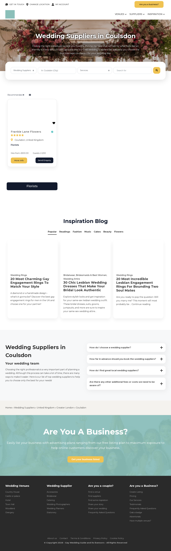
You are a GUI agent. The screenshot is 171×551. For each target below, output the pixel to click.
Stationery (51, 512)
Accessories (52, 492)
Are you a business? (149, 4)
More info (19, 160)
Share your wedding (97, 508)
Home (8, 407)
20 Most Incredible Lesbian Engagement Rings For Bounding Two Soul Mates (137, 284)
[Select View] (30, 95)
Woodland (10, 508)
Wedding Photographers (58, 504)
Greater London (65, 407)
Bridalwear (69, 275)
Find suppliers (94, 496)
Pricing (133, 496)
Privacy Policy (100, 538)
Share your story (95, 504)
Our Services (135, 500)
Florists (15, 145)
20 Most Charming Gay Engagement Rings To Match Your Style (29, 283)
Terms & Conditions (80, 538)
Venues (119, 14)
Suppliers (135, 14)
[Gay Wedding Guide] (10, 18)
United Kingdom (45, 407)
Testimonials (135, 504)
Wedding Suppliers (24, 407)
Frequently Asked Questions (101, 512)
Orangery (9, 512)
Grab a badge (136, 512)
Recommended (15, 95)
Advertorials (135, 516)
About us (52, 538)
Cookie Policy (117, 538)
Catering (51, 500)
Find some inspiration (98, 500)
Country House (12, 492)
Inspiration (154, 14)
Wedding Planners (55, 508)
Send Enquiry (44, 160)
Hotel (8, 500)
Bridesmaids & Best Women (91, 275)
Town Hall (9, 504)
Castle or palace (12, 496)
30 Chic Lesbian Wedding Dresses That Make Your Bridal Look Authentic (85, 286)
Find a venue (94, 492)
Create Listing (136, 492)
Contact (64, 538)
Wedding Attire (71, 279)
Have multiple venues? (140, 521)
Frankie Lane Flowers (26, 131)
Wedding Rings (18, 275)
